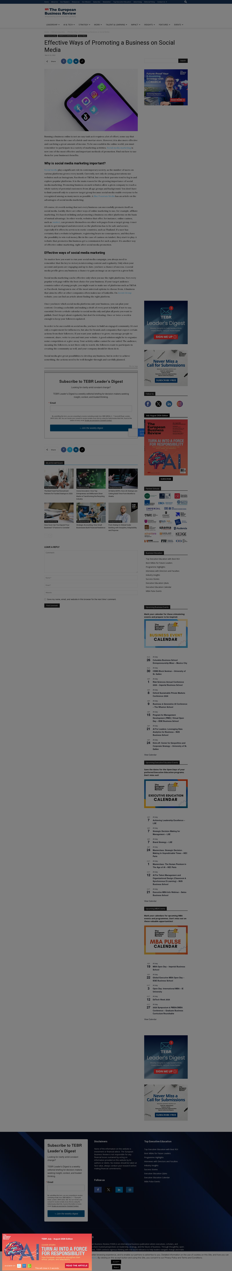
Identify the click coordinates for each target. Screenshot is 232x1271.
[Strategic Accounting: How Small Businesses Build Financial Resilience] (91, 513)
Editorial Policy (149, 2)
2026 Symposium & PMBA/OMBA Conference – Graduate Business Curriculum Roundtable (168, 1010)
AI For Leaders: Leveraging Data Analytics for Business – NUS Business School (167, 732)
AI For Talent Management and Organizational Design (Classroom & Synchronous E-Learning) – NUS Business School (169, 880)
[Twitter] (70, 61)
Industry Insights (153, 575)
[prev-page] (46, 535)
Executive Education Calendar (158, 587)
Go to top (133, 366)
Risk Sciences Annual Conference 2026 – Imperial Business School (168, 683)
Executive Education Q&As (157, 583)
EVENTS (177, 24)
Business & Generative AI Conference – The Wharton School (170, 705)
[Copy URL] (82, 61)
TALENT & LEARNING (115, 24)
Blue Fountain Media (104, 196)
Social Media (82, 36)
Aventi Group (124, 292)
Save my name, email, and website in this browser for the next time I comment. (81, 599)
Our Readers (64, 2)
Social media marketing (119, 147)
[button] (186, 2)
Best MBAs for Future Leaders (159, 563)
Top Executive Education (122, 2)
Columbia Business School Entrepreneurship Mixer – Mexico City (170, 661)
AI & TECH (68, 24)
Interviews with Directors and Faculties (162, 571)
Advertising (138, 2)
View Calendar (150, 754)
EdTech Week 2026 (161, 999)
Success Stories (152, 579)
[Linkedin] (76, 61)
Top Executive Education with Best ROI (163, 559)
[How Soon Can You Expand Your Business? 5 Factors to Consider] (59, 513)
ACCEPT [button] (116, 1262)
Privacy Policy (65, 1257)
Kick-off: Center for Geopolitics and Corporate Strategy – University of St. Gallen (170, 746)
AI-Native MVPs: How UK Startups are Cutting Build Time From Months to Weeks (122, 493)
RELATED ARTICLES (54, 463)
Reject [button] (116, 1267)
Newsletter (107, 2)
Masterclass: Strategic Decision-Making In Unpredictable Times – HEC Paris (170, 853)
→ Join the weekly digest (91, 427)
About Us (54, 2)
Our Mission (86, 2)
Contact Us (161, 2)
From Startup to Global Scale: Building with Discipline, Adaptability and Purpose (122, 527)
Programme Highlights (155, 567)
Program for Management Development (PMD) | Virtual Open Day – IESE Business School (168, 718)
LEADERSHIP (51, 24)
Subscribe (96, 2)
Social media (50, 170)
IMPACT (134, 24)
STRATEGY (83, 24)
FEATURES (163, 24)
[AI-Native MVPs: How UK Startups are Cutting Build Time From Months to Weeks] (123, 479)
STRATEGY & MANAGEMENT (67, 36)
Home (46, 2)
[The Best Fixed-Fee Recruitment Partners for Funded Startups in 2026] (59, 479)
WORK (97, 24)
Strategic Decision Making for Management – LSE (166, 833)
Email (53, 403)
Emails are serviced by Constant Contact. (98, 420)
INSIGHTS (148, 24)
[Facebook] (63, 61)
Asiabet (56, 222)
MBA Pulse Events (154, 591)
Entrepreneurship (58, 32)
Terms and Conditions (86, 1257)
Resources (75, 2)
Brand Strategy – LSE (162, 842)
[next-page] (50, 535)
